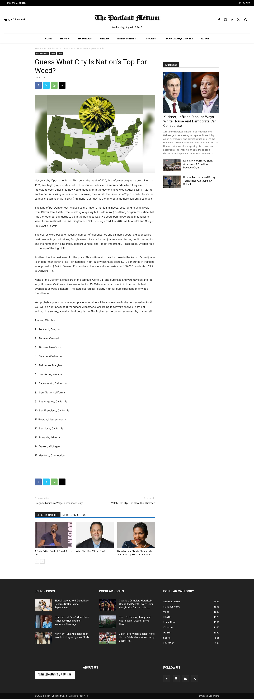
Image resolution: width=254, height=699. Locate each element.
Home (38, 48)
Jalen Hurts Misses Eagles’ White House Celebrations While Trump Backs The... (137, 637)
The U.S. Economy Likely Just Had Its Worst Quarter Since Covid (135, 621)
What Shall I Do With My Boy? (90, 551)
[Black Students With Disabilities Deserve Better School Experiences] (43, 605)
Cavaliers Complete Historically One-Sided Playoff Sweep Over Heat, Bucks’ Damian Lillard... (136, 604)
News (53, 53)
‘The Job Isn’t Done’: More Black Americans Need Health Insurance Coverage (72, 621)
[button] (246, 20)
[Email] (62, 85)
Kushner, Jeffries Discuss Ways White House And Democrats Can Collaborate (190, 121)
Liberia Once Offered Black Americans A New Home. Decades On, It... (198, 164)
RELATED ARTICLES (47, 515)
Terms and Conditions (208, 695)
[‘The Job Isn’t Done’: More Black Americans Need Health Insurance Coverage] (43, 621)
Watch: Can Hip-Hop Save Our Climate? (132, 503)
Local (60, 53)
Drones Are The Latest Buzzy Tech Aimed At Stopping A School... (199, 181)
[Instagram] (225, 19)
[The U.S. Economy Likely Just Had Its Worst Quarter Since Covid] (107, 621)
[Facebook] (219, 19)
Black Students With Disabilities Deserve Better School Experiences (72, 604)
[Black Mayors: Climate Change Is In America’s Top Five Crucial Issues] (136, 535)
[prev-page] (37, 561)
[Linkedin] (232, 19)
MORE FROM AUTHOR (75, 515)
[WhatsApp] (54, 85)
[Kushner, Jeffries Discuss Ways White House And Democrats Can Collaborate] (191, 92)
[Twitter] (238, 19)
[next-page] (42, 561)
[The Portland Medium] (127, 19)
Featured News (51, 48)
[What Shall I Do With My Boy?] (95, 535)
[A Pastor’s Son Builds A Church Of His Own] (53, 535)
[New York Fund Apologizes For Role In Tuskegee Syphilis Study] (43, 638)
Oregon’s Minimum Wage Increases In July (59, 503)
